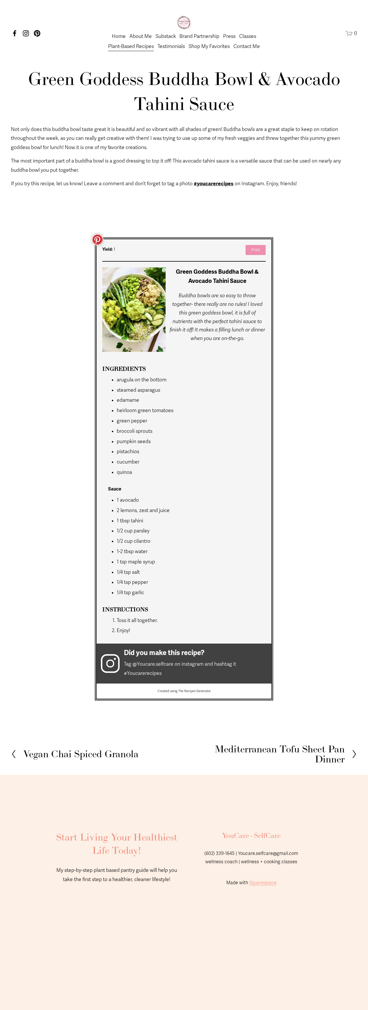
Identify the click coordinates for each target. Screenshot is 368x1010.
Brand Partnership (199, 36)
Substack (166, 36)
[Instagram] (26, 33)
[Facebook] (14, 33)
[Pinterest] (37, 33)
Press (229, 36)
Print (255, 250)
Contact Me (246, 46)
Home (119, 36)
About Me (140, 36)
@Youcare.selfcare (153, 664)
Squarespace (263, 883)
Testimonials (171, 46)
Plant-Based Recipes (131, 46)
